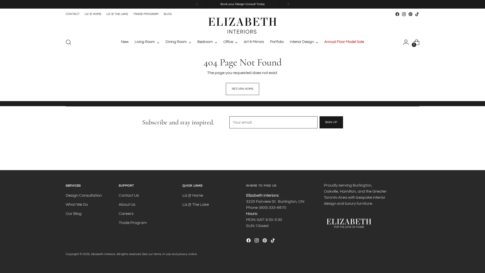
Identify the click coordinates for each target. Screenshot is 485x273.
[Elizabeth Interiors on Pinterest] (410, 14)
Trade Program (133, 223)
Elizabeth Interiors (103, 254)
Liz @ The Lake (195, 204)
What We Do (77, 204)
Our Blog (74, 214)
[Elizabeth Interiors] (242, 26)
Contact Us (129, 195)
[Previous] (196, 4)
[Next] (288, 4)
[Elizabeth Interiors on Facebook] (397, 14)
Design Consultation (84, 195)
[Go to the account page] (406, 42)
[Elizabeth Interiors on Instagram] (404, 14)
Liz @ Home (192, 195)
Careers (126, 214)
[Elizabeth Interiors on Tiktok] (417, 14)
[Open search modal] (68, 42)
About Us (127, 204)
